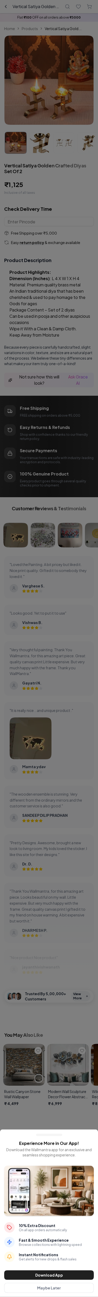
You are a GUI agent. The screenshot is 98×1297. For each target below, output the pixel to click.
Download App (49, 1275)
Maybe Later (49, 1287)
